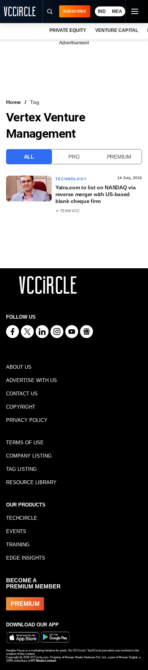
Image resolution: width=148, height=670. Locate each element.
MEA (117, 11)
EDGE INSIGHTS (25, 558)
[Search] (50, 11)
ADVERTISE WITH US (31, 380)
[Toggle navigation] (134, 11)
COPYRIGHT (20, 407)
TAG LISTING (21, 469)
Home (13, 102)
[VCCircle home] (19, 11)
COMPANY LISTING (29, 456)
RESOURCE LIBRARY (31, 482)
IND (102, 11)
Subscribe (75, 11)
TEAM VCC (70, 211)
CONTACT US (22, 393)
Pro (73, 157)
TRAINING (18, 544)
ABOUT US (18, 367)
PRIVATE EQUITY (67, 30)
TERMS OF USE (25, 442)
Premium (119, 157)
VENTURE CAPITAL (116, 30)
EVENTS (16, 531)
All (29, 157)
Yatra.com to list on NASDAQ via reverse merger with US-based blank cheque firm (95, 194)
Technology (71, 179)
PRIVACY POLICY (26, 420)
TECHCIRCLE (21, 518)
